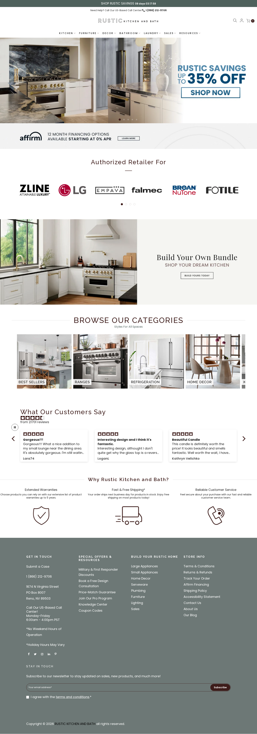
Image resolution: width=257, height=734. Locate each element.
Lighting (137, 603)
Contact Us (192, 603)
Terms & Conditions (199, 566)
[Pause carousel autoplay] (14, 427)
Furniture (138, 597)
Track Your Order (197, 578)
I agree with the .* (61, 697)
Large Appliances (144, 566)
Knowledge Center (93, 604)
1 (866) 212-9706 (156, 10)
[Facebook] (29, 654)
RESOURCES (188, 33)
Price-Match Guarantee (97, 592)
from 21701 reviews (34, 422)
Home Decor (141, 578)
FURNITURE (88, 33)
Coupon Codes (90, 610)
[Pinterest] (56, 654)
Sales (135, 609)
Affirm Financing (196, 584)
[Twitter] (35, 654)
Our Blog (190, 615)
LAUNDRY (151, 33)
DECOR (107, 33)
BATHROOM (128, 33)
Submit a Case (37, 566)
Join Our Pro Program (95, 598)
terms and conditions (72, 697)
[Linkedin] (49, 654)
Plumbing (138, 590)
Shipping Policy (195, 590)
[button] (235, 21)
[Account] (242, 21)
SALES (168, 33)
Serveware (139, 584)
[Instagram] (42, 654)
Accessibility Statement (202, 597)
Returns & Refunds (198, 572)
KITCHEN (66, 33)
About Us (191, 609)
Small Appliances (144, 572)
